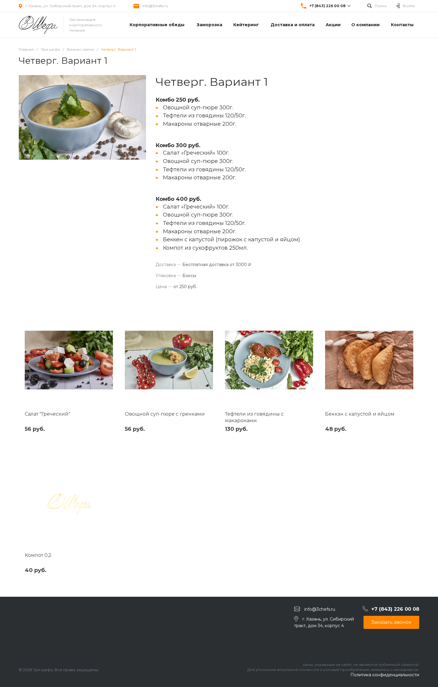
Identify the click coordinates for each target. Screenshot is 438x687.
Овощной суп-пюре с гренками (165, 414)
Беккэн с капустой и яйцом (359, 414)
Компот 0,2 (38, 555)
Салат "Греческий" (47, 414)
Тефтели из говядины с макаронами (254, 417)
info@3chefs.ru (155, 6)
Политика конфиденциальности (384, 674)
